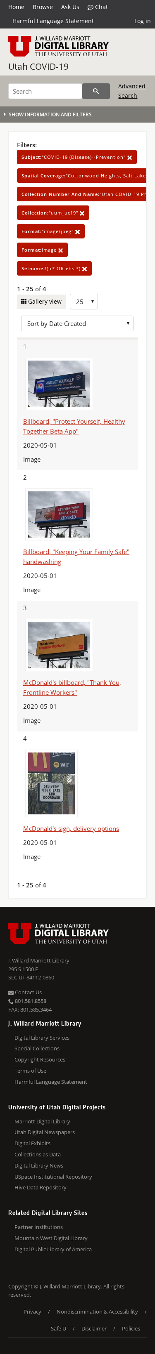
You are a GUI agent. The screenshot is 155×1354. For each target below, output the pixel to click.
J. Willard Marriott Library (38, 960)
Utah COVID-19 (38, 66)
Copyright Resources (39, 1059)
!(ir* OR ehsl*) (51, 268)
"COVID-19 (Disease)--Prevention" (74, 157)
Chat (100, 7)
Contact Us (28, 992)
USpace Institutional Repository (53, 1176)
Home (16, 7)
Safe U (58, 1328)
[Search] (96, 91)
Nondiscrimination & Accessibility (97, 1311)
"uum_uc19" (50, 213)
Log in (142, 21)
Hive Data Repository (40, 1187)
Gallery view (44, 301)
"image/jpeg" (48, 231)
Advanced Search (131, 90)
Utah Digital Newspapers (44, 1132)
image (39, 250)
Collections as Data (37, 1154)
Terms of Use (30, 1070)
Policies (131, 1328)
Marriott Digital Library (42, 1121)
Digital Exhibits (32, 1143)
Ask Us (70, 7)
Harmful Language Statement (53, 21)
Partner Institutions (38, 1227)
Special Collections (37, 1048)
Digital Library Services (41, 1037)
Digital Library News (38, 1165)
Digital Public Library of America (53, 1249)
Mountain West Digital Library (51, 1238)
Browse (43, 7)
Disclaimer (94, 1328)
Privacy (32, 1311)
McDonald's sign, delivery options (71, 828)
